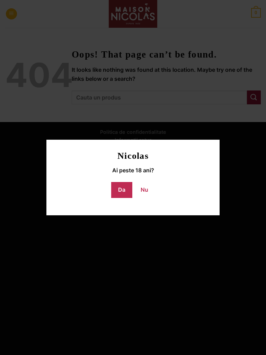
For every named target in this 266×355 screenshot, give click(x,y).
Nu (144, 189)
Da (121, 189)
